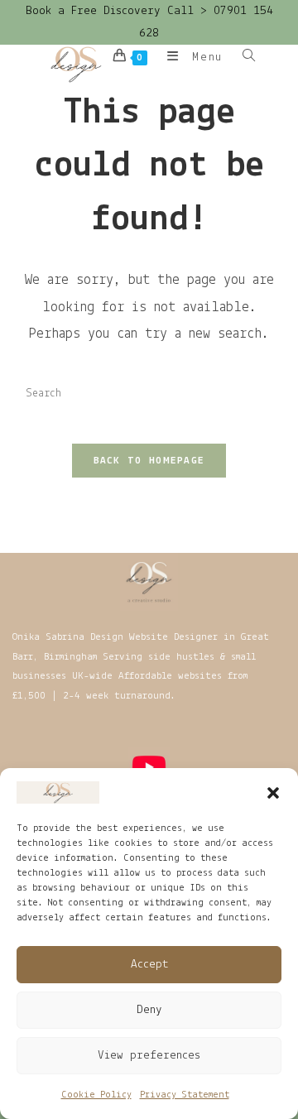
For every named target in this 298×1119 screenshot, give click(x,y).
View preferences (149, 1055)
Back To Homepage (149, 460)
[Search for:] (243, 57)
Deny (149, 1010)
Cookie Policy (96, 1095)
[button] (273, 793)
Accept (149, 964)
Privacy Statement (184, 1095)
